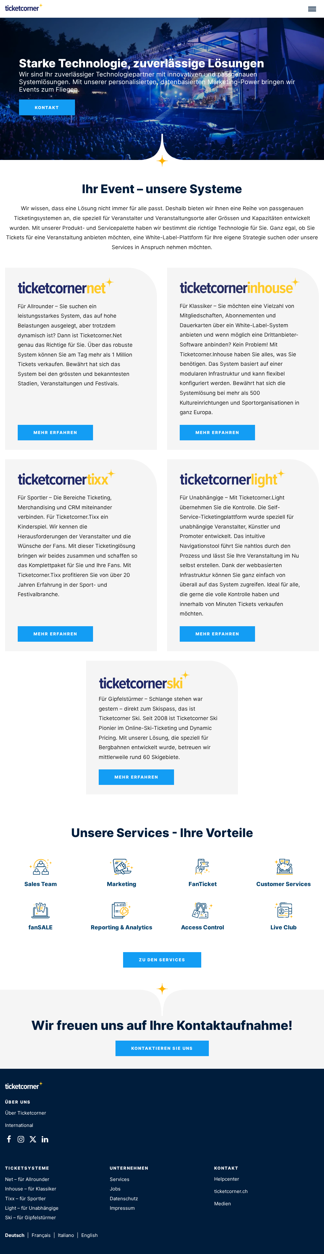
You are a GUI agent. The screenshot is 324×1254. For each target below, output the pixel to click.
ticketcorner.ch (231, 1191)
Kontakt (47, 107)
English (89, 1235)
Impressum (122, 1208)
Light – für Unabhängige (32, 1208)
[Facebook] (9, 1140)
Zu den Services (162, 959)
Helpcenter (226, 1179)
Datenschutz (124, 1199)
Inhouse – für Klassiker (30, 1189)
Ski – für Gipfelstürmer (30, 1217)
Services (119, 1179)
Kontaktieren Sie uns (162, 1048)
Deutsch (14, 1235)
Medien (222, 1204)
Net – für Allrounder (27, 1179)
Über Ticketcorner (25, 1113)
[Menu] (312, 9)
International (19, 1125)
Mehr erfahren (55, 432)
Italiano (66, 1235)
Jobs (115, 1189)
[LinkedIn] (45, 1140)
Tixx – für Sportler (25, 1199)
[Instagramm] (21, 1140)
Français (41, 1235)
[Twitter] (33, 1140)
